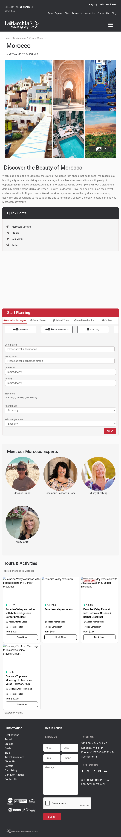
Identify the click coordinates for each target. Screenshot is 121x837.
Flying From (11, 356)
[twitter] (88, 771)
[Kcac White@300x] (32, 800)
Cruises (108, 320)
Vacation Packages (16, 320)
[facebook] (82, 771)
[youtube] (99, 771)
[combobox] (60, 361)
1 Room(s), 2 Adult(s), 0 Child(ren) (21, 397)
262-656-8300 (101, 752)
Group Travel (39, 320)
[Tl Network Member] (29, 809)
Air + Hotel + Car (61, 329)
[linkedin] (105, 771)
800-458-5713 (89, 756)
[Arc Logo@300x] (20, 800)
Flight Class (11, 406)
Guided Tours (62, 320)
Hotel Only (94, 329)
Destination (11, 345)
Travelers (10, 393)
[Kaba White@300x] (14, 808)
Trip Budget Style (14, 419)
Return (8, 378)
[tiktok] (94, 771)
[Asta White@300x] (10, 799)
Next (110, 431)
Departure (10, 367)
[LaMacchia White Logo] (22, 21)
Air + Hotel (23, 329)
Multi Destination (85, 320)
